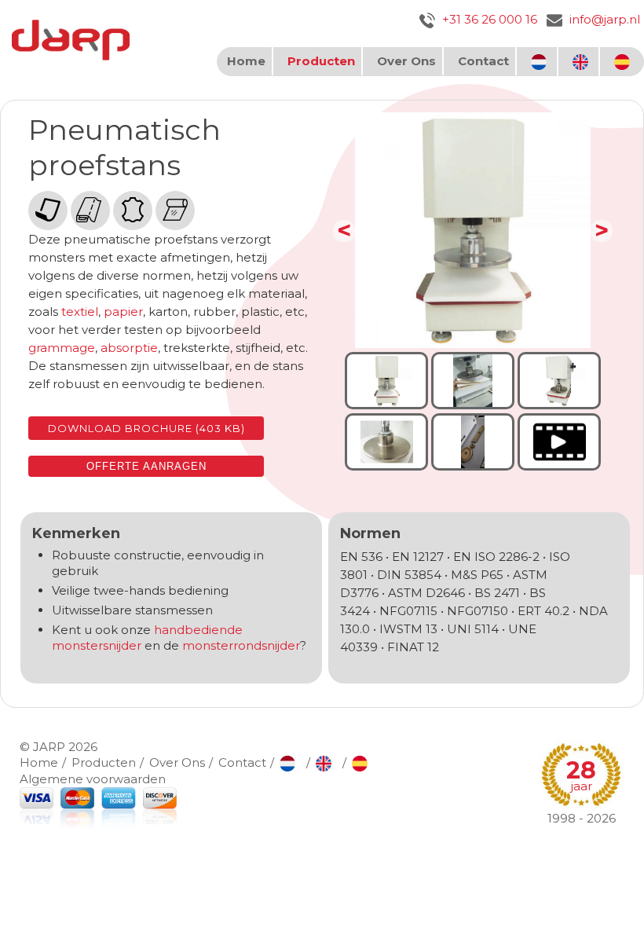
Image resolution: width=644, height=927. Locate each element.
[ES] (624, 61)
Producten (321, 60)
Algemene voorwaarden (93, 778)
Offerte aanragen (146, 466)
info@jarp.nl (603, 19)
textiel (79, 311)
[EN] (582, 61)
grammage (61, 347)
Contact (483, 60)
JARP (49, 746)
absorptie (129, 347)
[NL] (541, 61)
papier (123, 311)
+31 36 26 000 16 (488, 19)
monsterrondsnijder (241, 645)
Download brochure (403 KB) (146, 428)
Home (246, 60)
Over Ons (406, 60)
